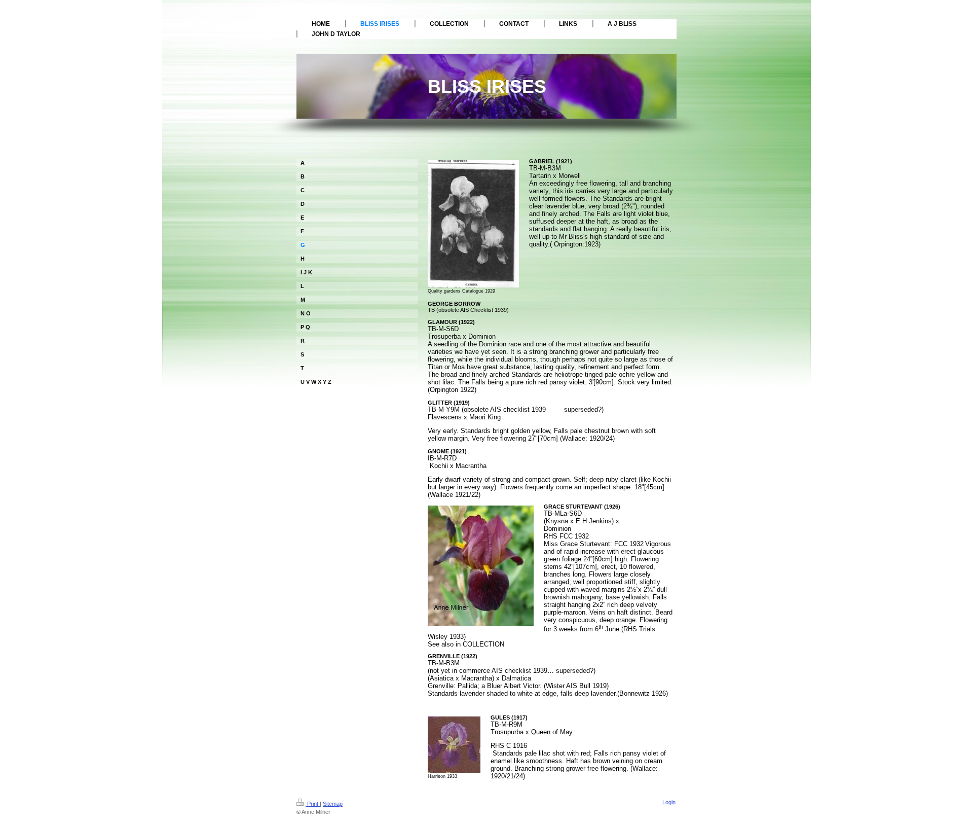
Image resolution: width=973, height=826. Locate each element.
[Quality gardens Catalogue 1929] (473, 224)
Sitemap (333, 804)
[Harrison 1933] (454, 744)
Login (669, 802)
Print (313, 804)
